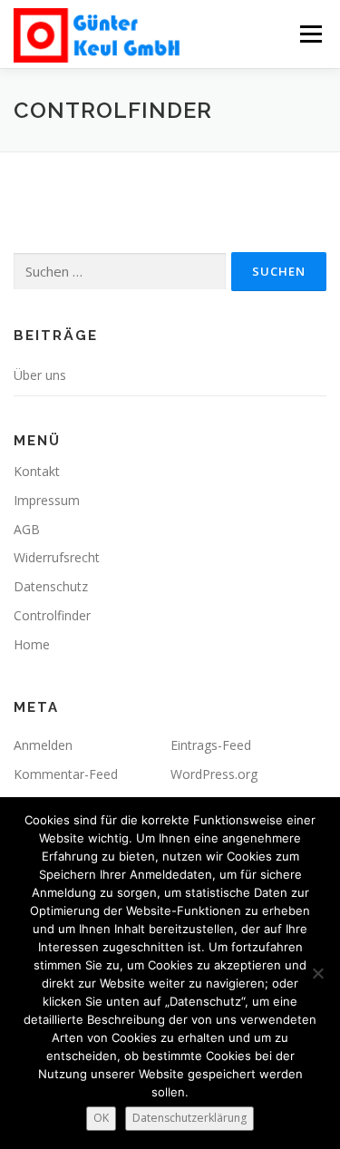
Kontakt (37, 471)
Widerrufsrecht (57, 557)
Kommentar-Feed (66, 774)
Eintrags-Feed (210, 745)
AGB (27, 529)
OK (101, 1117)
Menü (310, 34)
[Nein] (317, 973)
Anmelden (43, 745)
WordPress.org (213, 774)
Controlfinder (52, 615)
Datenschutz (51, 586)
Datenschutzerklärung (189, 1117)
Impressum (47, 500)
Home (32, 644)
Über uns (40, 375)
